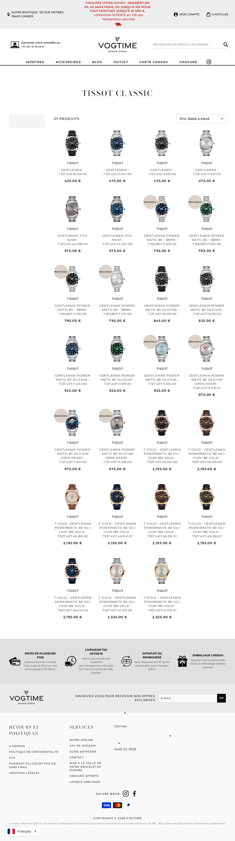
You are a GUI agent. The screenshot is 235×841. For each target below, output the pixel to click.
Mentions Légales (24, 773)
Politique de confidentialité (34, 751)
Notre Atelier (81, 740)
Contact (77, 757)
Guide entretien (83, 751)
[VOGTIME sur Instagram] (126, 794)
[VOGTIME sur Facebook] (134, 794)
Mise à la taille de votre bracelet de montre (85, 766)
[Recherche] (226, 44)
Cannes (120, 726)
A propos (17, 746)
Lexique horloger (85, 781)
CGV (12, 757)
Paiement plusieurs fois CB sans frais (32, 765)
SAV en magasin (83, 745)
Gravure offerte (84, 776)
